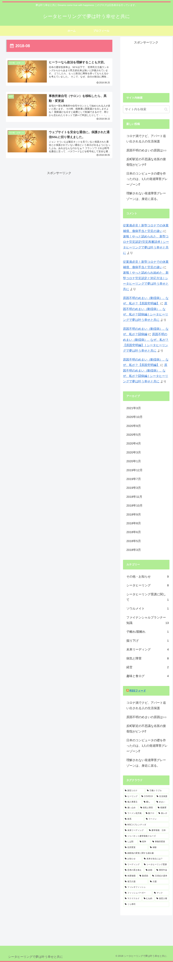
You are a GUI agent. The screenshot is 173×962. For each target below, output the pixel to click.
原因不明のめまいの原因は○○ (146, 150)
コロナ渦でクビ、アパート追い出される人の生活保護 (146, 138)
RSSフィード (137, 690)
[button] (166, 109)
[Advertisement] (59, 199)
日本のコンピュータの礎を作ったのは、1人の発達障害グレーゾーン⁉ (147, 179)
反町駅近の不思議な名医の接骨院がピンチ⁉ (146, 161)
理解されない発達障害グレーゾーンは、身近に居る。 (146, 196)
